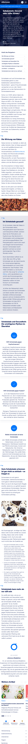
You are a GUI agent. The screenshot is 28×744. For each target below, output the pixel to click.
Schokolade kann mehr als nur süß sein (12, 71)
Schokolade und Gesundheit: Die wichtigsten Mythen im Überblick (10, 62)
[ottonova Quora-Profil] (23, 741)
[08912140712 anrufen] (22, 2)
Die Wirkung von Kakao (8, 56)
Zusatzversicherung (6, 726)
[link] (12, 692)
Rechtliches (4, 735)
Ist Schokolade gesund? (8, 58)
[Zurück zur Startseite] (5, 2)
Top (4, 211)
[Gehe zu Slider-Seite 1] (2, 708)
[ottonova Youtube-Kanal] (15, 741)
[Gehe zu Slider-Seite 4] (8, 708)
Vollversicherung (5, 723)
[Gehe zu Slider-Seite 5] (10, 708)
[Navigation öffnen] (26, 2)
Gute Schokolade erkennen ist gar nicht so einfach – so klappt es (12, 67)
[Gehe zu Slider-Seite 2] (5, 708)
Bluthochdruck (20, 151)
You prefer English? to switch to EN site (10, 6)
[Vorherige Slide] (22, 674)
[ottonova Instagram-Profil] (8, 741)
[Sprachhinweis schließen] (20, 6)
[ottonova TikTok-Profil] (12, 741)
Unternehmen (5, 729)
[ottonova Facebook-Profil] (19, 741)
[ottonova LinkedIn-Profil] (4, 741)
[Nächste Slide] (25, 674)
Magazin (3, 732)
